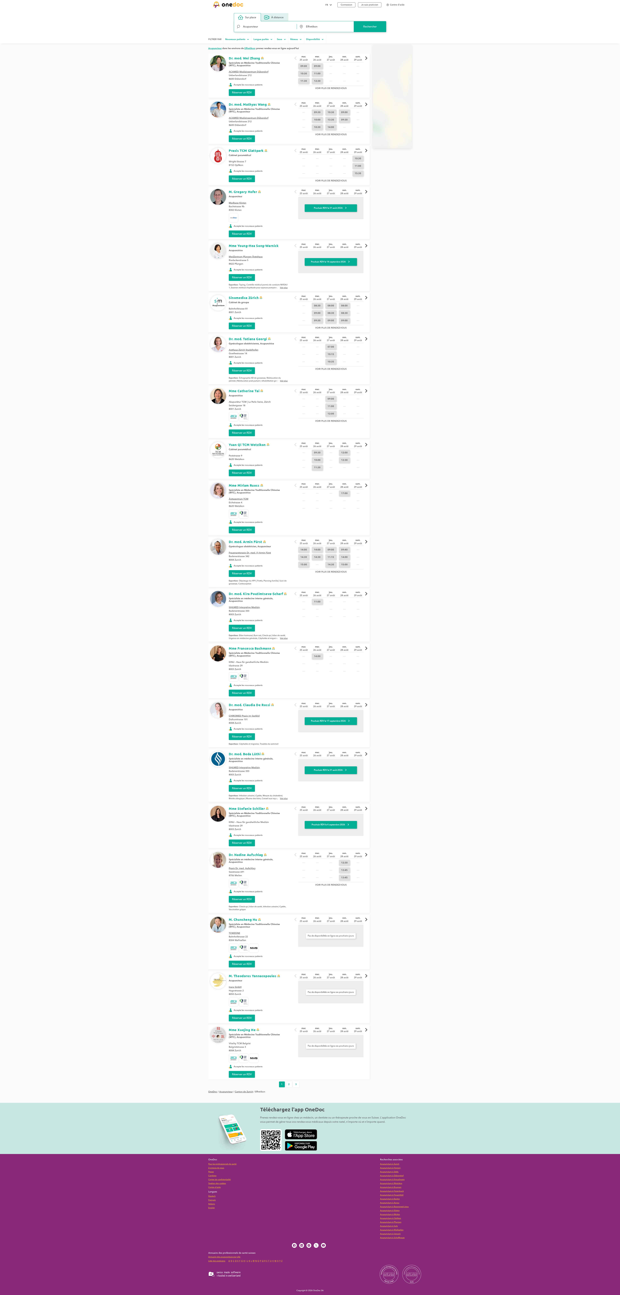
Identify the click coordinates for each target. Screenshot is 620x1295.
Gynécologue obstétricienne (244, 344)
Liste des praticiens (216, 1261)
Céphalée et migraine (268, 638)
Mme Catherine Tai (244, 391)
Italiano (211, 1204)
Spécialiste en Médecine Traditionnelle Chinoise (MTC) (254, 64)
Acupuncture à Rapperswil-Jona (394, 1206)
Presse (211, 1172)
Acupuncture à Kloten (390, 1210)
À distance (277, 17)
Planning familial (271, 581)
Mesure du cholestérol (272, 795)
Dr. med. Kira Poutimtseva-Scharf (256, 594)
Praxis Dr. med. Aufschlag (242, 868)
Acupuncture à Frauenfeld (391, 1195)
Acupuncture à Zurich (389, 1164)
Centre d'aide (214, 1187)
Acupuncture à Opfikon (390, 1218)
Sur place (250, 17)
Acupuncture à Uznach (390, 1234)
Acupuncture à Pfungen (390, 1222)
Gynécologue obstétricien (242, 546)
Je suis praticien (369, 5)
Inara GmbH (235, 987)
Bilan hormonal (246, 635)
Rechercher (370, 26)
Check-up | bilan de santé (273, 635)
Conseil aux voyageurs (272, 798)
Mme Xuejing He (242, 1030)
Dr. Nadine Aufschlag (246, 855)
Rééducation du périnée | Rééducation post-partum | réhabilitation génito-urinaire (255, 381)
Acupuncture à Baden (390, 1199)
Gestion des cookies (217, 1183)
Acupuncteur (243, 112)
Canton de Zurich (244, 1092)
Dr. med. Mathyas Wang (248, 104)
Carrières (212, 1175)
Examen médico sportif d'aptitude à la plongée (257, 289)
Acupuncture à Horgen (390, 1168)
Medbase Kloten (237, 203)
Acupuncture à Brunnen (390, 1187)
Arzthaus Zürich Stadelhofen (243, 350)
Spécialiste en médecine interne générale (251, 599)
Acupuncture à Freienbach (392, 1191)
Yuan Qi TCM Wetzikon (247, 445)
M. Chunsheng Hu (243, 919)
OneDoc (212, 1092)
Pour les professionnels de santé (222, 1164)
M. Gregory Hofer (243, 192)
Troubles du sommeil (269, 744)
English (211, 1208)
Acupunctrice (244, 66)
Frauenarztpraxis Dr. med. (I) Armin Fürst (250, 553)
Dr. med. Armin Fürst (245, 542)
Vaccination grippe (237, 909)
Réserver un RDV (242, 92)
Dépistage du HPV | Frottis (251, 581)
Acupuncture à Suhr (389, 1226)
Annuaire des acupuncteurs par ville (224, 1257)
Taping (242, 285)
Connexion (346, 5)
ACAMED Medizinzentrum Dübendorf (248, 72)
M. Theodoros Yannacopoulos (252, 976)
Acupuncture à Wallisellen (391, 1230)
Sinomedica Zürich (244, 298)
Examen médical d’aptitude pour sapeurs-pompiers (254, 287)
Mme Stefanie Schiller (247, 808)
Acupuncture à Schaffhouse (392, 1237)
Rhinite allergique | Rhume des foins (245, 798)
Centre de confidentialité (219, 1179)
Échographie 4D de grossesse (252, 378)
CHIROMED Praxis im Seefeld (244, 716)
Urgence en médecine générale (243, 638)
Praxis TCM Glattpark (246, 150)
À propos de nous (216, 1168)
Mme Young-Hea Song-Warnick (254, 246)
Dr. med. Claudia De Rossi (249, 705)
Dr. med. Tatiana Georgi (248, 339)
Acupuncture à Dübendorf (392, 1175)
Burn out (257, 635)
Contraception (244, 583)
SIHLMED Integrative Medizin (244, 607)
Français (212, 1200)
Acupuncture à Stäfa (389, 1172)
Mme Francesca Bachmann (250, 648)
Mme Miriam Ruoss (244, 485)
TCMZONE (234, 933)
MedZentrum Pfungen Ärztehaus (246, 257)
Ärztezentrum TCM (238, 499)
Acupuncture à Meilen (390, 1214)
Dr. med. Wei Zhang (244, 58)
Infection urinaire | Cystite (250, 795)
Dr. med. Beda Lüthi (245, 754)
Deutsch (212, 1196)
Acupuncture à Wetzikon (391, 1183)
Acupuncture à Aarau (389, 1203)
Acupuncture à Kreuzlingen (392, 1179)
